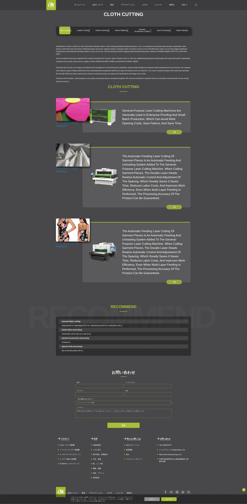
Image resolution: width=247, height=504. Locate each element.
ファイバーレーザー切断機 (70, 450)
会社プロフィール (132, 445)
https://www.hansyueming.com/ (170, 454)
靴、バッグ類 (98, 464)
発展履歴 (129, 450)
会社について (98, 5)
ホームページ (79, 5)
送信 (123, 425)
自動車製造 (97, 445)
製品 (112, 5)
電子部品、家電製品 (100, 454)
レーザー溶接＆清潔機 (68, 459)
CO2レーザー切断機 (67, 445)
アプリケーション (128, 5)
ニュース (158, 5)
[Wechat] (188, 492)
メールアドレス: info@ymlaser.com (172, 450)
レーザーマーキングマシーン (70, 454)
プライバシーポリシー (134, 459)
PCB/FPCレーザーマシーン (70, 464)
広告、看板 (97, 459)
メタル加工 (97, 450)
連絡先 (171, 5)
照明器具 (96, 478)
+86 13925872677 (165, 445)
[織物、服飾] (51, 5)
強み (127, 454)
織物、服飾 (97, 468)
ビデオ (145, 5)
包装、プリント (98, 473)
